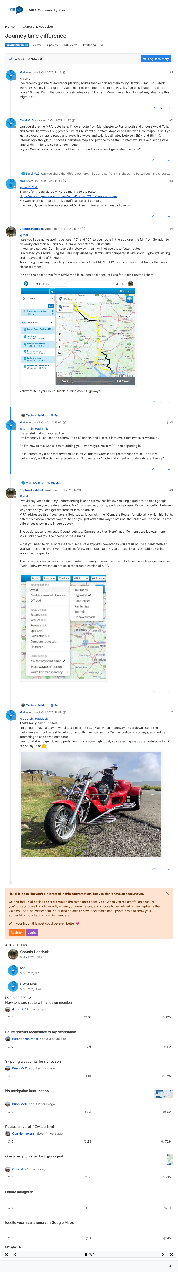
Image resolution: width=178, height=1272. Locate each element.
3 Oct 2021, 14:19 (50, 72)
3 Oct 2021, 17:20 (69, 490)
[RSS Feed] (102, 45)
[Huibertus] (7, 1133)
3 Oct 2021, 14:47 (59, 120)
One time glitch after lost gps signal (34, 1156)
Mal (22, 72)
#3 (171, 181)
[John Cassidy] (7, 1009)
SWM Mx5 (27, 120)
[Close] (168, 894)
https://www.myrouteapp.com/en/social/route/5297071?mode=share (68, 196)
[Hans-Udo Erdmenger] (7, 1104)
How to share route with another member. (39, 1002)
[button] (6, 1266)
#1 (171, 72)
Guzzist (17, 1009)
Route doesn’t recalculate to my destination (40, 1032)
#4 (171, 228)
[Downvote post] (169, 107)
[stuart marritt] (7, 1068)
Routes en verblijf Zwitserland (29, 1126)
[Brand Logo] (16, 10)
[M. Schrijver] (7, 1230)
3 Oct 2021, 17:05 (50, 422)
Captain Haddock (32, 228)
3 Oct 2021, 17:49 (50, 712)
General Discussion (17, 45)
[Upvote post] (154, 107)
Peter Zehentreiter (25, 1038)
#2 (171, 120)
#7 (171, 712)
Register (17, 932)
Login (32, 932)
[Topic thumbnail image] (163, 1094)
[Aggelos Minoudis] (7, 1038)
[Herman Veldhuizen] (7, 1169)
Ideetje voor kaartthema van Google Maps (39, 1222)
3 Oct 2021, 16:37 (69, 228)
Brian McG (19, 1068)
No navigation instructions (27, 1091)
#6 (171, 490)
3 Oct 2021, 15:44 (50, 181)
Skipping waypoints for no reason (33, 1061)
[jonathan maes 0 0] (7, 1199)
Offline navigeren (19, 1192)
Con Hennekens (23, 1133)
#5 (171, 422)
